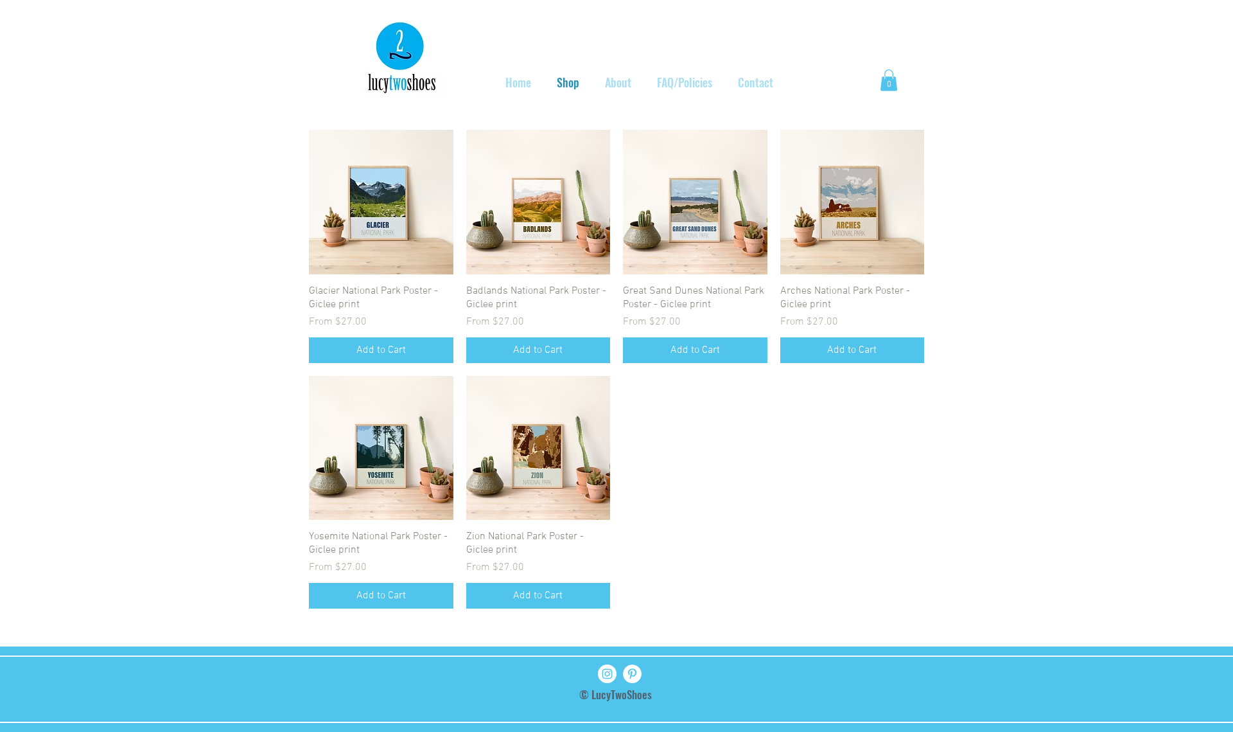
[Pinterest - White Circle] (632, 674)
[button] (889, 80)
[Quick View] (381, 202)
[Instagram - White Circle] (607, 674)
